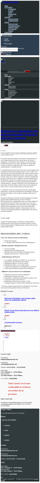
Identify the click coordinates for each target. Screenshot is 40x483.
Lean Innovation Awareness (13, 322)
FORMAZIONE (13, 21)
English (6, 22)
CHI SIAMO (8, 7)
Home (6, 6)
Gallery (10, 16)
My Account (8, 43)
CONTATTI (8, 32)
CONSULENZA (13, 19)
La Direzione (12, 9)
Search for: (4, 71)
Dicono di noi (12, 14)
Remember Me (7, 52)
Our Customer (12, 29)
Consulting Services (14, 26)
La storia (10, 11)
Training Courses (13, 27)
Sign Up (6, 40)
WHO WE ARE (13, 24)
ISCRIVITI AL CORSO (8, 331)
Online (6, 337)
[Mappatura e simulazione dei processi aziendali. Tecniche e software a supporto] (20, 127)
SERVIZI (7, 17)
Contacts (10, 31)
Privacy (3, 416)
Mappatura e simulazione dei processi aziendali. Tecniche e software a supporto (19, 134)
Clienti (10, 12)
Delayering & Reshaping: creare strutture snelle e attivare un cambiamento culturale (20, 299)
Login (6, 39)
